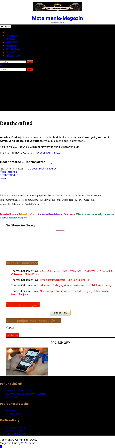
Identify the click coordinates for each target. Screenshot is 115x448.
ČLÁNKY (10, 39)
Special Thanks (14, 414)
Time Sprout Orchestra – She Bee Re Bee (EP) (65, 279)
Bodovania (12, 410)
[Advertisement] (57, 91)
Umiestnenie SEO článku (19, 390)
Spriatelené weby (15, 427)
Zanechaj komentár (10, 214)
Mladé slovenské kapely (89, 214)
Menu (7, 26)
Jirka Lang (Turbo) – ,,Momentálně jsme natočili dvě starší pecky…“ (77, 285)
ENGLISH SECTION (16, 434)
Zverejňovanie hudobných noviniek (25, 394)
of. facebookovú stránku (45, 152)
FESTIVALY (12, 45)
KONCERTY (12, 42)
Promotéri (11, 397)
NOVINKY (11, 35)
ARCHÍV (10, 52)
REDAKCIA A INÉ (15, 49)
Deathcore (69, 214)
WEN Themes (28, 443)
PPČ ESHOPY (13, 55)
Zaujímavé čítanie (15, 430)
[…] (43, 204)
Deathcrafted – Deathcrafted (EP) (26, 162)
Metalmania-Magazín (57, 18)
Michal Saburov (48, 168)
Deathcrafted (28, 214)
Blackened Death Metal (50, 214)
